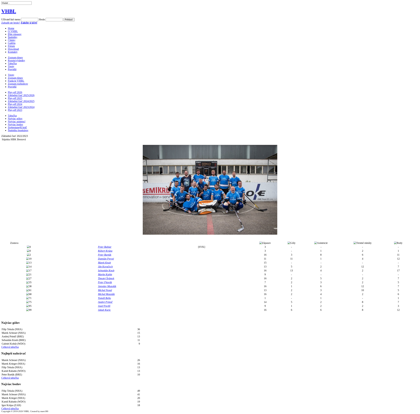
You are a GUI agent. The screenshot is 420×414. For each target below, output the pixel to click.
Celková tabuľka (10, 347)
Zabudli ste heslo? (10, 22)
